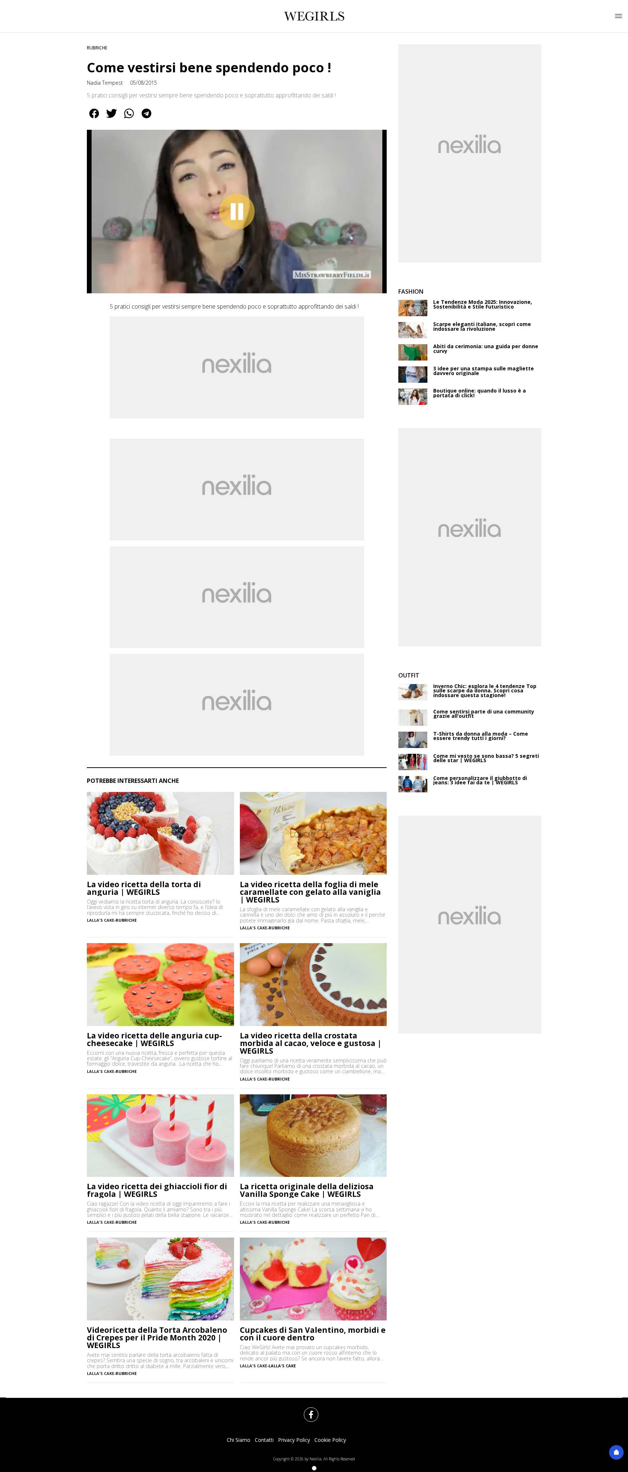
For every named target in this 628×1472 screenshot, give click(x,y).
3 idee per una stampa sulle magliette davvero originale (483, 370)
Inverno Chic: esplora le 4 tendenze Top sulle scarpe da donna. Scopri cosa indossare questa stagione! (484, 691)
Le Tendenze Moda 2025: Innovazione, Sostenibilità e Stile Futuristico (482, 304)
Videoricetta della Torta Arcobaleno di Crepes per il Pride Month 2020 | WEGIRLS (157, 1337)
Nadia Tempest (105, 82)
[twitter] (111, 118)
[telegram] (146, 118)
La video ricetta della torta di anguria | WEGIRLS (144, 888)
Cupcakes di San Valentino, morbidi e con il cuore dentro (313, 1334)
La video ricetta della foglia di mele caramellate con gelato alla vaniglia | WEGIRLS (310, 892)
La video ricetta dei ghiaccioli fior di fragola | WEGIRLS (157, 1190)
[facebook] (94, 118)
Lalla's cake (100, 920)
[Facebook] (307, 1410)
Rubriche (97, 48)
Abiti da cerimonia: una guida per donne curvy (485, 348)
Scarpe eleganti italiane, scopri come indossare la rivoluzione (482, 326)
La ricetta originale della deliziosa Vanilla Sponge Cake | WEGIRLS (307, 1190)
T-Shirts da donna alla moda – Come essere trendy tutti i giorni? (480, 736)
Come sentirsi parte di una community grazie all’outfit (483, 714)
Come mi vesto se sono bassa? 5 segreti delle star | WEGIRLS (486, 758)
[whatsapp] (129, 118)
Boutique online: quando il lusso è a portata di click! (479, 393)
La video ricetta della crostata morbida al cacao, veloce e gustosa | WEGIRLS (311, 1043)
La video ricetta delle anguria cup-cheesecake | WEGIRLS (154, 1039)
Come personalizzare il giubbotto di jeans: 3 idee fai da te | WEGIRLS (480, 780)
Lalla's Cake (282, 1365)
